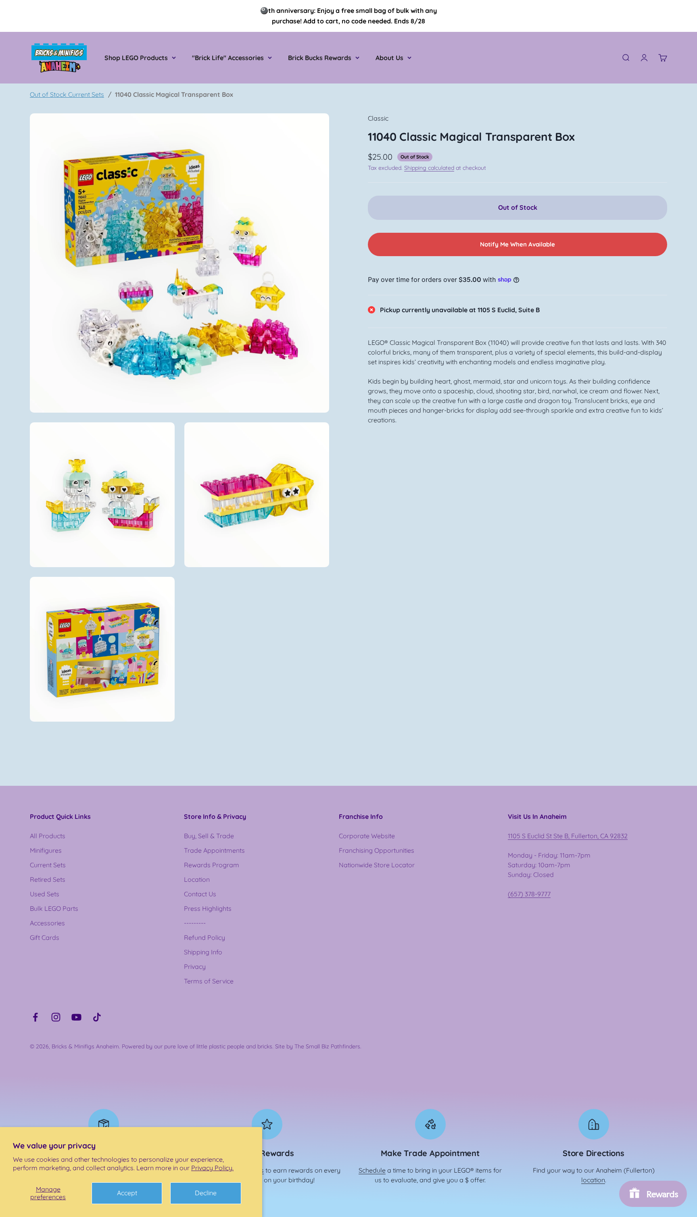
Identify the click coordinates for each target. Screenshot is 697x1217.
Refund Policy (204, 937)
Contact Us (200, 894)
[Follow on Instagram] (55, 1017)
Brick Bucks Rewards (319, 58)
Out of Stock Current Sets (67, 94)
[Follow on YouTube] (76, 1017)
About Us (389, 58)
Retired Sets (47, 879)
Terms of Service (209, 981)
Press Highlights (208, 908)
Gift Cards (44, 937)
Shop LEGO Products (136, 58)
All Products (47, 836)
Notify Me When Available (517, 244)
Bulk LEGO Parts (54, 908)
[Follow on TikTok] (97, 1017)
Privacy (195, 966)
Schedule (372, 1170)
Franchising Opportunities (376, 850)
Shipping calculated (429, 167)
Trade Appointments (214, 850)
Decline (206, 1193)
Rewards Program (211, 865)
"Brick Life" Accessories (228, 58)
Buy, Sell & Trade (209, 836)
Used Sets (44, 894)
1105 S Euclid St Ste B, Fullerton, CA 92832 (568, 836)
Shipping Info (203, 952)
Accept (127, 1193)
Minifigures (46, 850)
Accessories (47, 923)
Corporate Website (367, 836)
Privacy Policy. (212, 1168)
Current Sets (48, 865)
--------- (195, 923)
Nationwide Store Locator (377, 865)
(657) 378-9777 (529, 894)
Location (197, 879)
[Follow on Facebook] (35, 1017)
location (593, 1180)
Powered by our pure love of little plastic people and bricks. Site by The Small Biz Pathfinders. (241, 1046)
